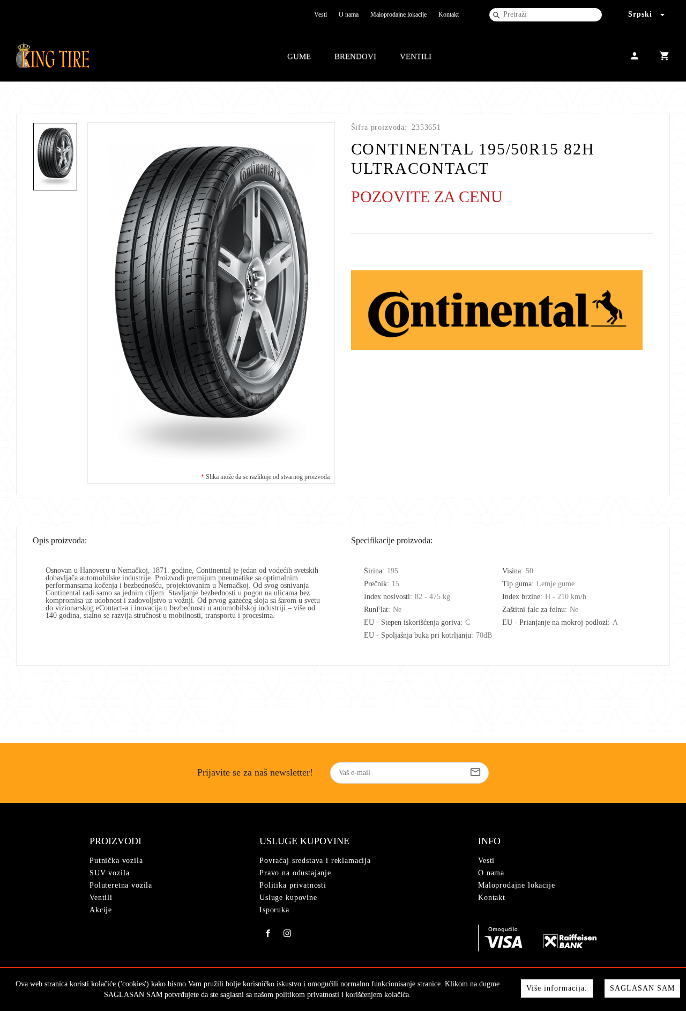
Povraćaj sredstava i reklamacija (315, 861)
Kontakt (448, 14)
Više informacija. (556, 988)
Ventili (415, 56)
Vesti (320, 14)
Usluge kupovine (288, 898)
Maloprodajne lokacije (398, 14)
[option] (211, 303)
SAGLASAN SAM (642, 988)
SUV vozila (109, 873)
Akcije (101, 910)
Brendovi (355, 56)
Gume (299, 56)
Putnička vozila (116, 861)
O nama (349, 14)
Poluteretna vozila (121, 885)
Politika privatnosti (292, 885)
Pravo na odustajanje (295, 873)
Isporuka (274, 910)
